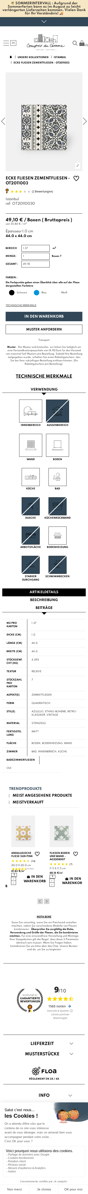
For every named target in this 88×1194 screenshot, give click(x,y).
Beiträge (44, 608)
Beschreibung (44, 600)
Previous (40, 901)
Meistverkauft (28, 802)
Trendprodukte (25, 789)
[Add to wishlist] (76, 179)
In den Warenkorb (44, 317)
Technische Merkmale (21, 305)
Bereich (11, 248)
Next (46, 901)
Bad (34, 751)
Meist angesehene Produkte (42, 795)
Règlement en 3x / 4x (44, 1079)
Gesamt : (12, 264)
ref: (8, 204)
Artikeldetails (44, 592)
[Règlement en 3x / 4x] (44, 1071)
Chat (55, 946)
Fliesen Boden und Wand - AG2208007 (60, 856)
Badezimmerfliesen (21, 760)
